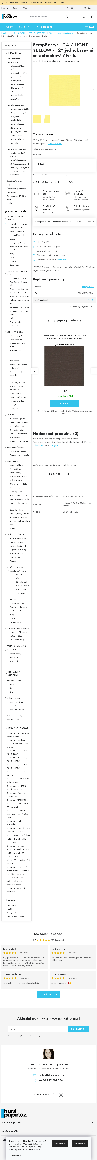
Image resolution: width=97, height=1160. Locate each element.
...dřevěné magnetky (18, 160)
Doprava (4, 8)
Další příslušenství (17, 326)
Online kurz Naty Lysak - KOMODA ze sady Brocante (18, 848)
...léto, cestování (16, 128)
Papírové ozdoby (17, 379)
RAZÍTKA (10, 415)
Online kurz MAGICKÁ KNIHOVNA (16, 890)
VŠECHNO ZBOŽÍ (17, 211)
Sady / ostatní (15, 265)
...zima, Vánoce (16, 99)
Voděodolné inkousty (18, 546)
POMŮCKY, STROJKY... (16, 567)
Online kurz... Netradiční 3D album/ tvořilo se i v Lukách (18, 869)
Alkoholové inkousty (18, 538)
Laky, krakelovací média (19, 499)
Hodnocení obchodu (48, 933)
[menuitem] (8, 27)
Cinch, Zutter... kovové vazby (18, 650)
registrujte (56, 445)
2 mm (12, 692)
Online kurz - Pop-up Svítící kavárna (18, 773)
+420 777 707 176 (85, 17)
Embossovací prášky (18, 451)
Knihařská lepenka (14, 680)
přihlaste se (38, 445)
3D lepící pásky (22, 582)
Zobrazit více (48, 994)
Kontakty (16, 8)
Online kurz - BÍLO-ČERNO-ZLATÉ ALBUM (18, 780)
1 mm (12, 684)
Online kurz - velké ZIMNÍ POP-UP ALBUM (17, 766)
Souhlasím (80, 1143)
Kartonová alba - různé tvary (19, 313)
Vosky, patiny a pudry (18, 495)
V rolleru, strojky (22, 585)
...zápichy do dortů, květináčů (18, 155)
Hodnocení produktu (61, 221)
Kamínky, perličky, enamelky (17, 373)
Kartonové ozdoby (17, 401)
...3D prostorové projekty (20, 164)
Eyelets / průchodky (18, 397)
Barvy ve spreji (16, 472)
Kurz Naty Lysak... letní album (18, 835)
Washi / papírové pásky (19, 364)
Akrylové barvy (16, 469)
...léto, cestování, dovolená (16, 90)
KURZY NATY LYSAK (18, 728)
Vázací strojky (15, 653)
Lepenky (13, 239)
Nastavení (16, 1155)
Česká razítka (12, 192)
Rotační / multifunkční (18, 433)
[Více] (89, 27)
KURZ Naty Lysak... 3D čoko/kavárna (16, 855)
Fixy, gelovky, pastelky (18, 476)
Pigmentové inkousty (18, 549)
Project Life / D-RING (19, 278)
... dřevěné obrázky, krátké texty (18, 173)
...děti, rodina (15, 116)
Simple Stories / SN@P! (19, 296)
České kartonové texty (15, 105)
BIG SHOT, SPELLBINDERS (18, 628)
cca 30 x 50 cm (16, 706)
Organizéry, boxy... (17, 603)
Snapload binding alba (19, 289)
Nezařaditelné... (16, 622)
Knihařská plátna (13, 698)
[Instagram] (61, 1095)
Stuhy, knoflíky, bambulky (20, 405)
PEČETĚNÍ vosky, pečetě (16, 646)
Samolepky (14, 360)
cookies (23, 1141)
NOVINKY (13, 45)
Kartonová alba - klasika (19, 307)
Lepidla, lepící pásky (18, 571)
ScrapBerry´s (63, 175)
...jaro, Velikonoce (17, 84)
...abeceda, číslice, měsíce (17, 68)
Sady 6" (13, 261)
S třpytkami (20, 593)
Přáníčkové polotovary (19, 336)
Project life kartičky (17, 235)
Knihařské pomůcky (14, 716)
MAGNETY (14, 618)
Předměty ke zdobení (18, 517)
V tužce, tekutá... (22, 589)
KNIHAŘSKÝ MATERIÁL (14, 674)
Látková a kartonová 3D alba (19, 302)
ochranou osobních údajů (63, 1036)
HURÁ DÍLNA (14, 53)
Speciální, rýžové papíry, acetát (19, 248)
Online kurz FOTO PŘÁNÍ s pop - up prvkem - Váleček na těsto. (18, 814)
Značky (11, 899)
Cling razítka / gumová (19, 422)
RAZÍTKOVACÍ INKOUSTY (17, 534)
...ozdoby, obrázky (17, 139)
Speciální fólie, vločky (18, 510)
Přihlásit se (78, 1029)
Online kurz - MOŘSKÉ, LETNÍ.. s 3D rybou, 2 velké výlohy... (18, 743)
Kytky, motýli (15, 368)
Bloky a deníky (15, 322)
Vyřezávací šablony (17, 636)
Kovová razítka (16, 437)
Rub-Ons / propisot (17, 382)
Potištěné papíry (16, 227)
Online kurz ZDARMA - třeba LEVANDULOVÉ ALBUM (18, 830)
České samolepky (14, 62)
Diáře (12, 318)
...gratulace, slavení (17, 77)
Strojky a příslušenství (18, 632)
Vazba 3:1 (14, 661)
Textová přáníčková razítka (17, 345)
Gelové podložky (17, 491)
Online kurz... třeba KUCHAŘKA (14, 823)
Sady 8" (13, 257)
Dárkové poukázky (14, 58)
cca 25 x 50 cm (16, 702)
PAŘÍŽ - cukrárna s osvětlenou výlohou (14, 883)
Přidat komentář (59, 474)
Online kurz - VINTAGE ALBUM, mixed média (16, 787)
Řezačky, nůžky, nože (18, 607)
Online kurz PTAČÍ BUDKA (17, 800)
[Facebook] (55, 1095)
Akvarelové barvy (17, 465)
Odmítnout (60, 1143)
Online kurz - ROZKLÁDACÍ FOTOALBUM (18, 752)
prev (34, 371)
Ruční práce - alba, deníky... (18, 185)
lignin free (61, 259)
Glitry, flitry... (15, 408)
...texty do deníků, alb (18, 113)
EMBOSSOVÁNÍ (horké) (16, 447)
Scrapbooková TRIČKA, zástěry (16, 198)
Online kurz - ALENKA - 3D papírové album (18, 735)
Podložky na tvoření (18, 611)
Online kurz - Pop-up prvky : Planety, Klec (18, 794)
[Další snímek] (94, 90)
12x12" (91, 299)
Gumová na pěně (17, 430)
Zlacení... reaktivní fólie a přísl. (20, 523)
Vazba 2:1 (14, 657)
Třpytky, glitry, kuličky (18, 484)
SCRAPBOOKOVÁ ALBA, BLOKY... (17, 273)
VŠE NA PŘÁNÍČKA (15, 332)
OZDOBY (11, 356)
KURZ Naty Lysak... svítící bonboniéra (16, 841)
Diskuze (78, 221)
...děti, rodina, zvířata (18, 73)
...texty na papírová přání (19, 109)
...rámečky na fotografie (19, 167)
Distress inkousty (16, 542)
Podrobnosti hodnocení (70, 61)
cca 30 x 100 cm (17, 709)
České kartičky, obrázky (16, 188)
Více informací (55, 143)
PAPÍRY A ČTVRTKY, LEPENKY (15, 218)
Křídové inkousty (16, 553)
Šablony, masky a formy (19, 513)
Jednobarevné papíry (19, 224)
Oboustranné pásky (21, 576)
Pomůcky (13, 528)
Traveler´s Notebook (18, 293)
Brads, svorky (15, 393)
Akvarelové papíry (17, 231)
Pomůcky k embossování (19, 455)
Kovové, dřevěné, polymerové (17, 388)
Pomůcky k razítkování (19, 441)
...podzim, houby (16, 95)
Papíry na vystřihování (18, 243)
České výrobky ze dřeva (16, 149)
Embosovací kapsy (17, 639)
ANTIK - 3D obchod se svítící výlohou (18, 862)
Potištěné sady (15, 350)
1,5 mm (13, 688)
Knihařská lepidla (13, 719)
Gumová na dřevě (17, 426)
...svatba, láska (15, 80)
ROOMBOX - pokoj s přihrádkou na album (15, 876)
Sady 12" (13, 253)
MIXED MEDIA (12, 461)
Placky (9, 203)
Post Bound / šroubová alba (19, 284)
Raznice (13, 599)
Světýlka (13, 614)
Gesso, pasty (15, 488)
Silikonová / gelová (18, 418)
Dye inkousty (15, 557)
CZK (72, 8)
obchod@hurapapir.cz (51, 1075)
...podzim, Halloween (18, 131)
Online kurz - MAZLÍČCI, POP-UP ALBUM (17, 759)
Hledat (66, 17)
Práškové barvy (16, 480)
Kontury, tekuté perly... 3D (18, 504)
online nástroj (34, 1149)
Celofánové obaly (17, 339)
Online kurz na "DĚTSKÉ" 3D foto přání (17, 805)
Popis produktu (41, 221)
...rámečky (14, 143)
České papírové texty (15, 181)
